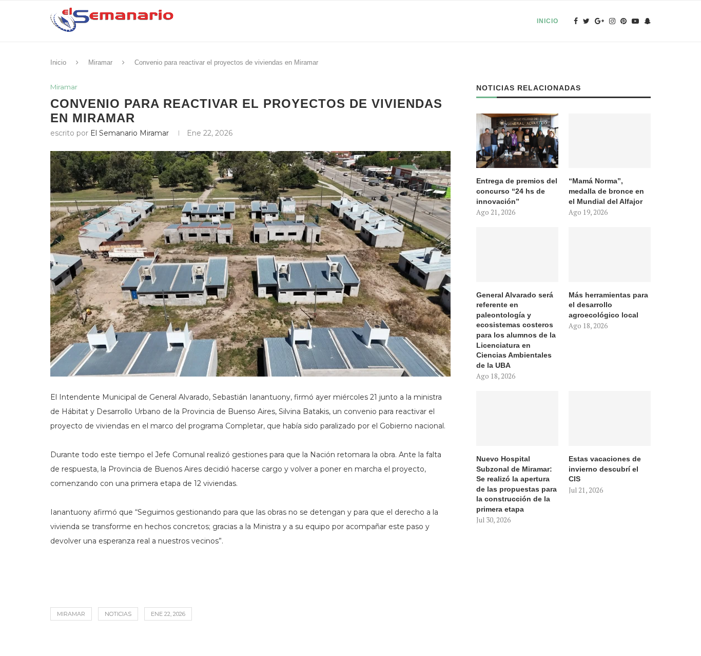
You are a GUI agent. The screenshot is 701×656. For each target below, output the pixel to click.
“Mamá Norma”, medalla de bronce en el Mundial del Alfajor (606, 191)
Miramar (100, 62)
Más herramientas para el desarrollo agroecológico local (608, 305)
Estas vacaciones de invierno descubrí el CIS (605, 469)
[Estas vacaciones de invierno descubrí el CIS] (610, 418)
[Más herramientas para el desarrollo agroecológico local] (610, 254)
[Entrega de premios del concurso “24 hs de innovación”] (517, 141)
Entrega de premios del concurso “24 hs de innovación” (516, 191)
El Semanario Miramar (129, 133)
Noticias (118, 613)
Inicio (547, 21)
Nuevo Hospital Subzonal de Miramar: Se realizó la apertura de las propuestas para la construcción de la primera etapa (516, 484)
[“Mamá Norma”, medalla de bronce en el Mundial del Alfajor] (610, 141)
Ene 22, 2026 (168, 613)
